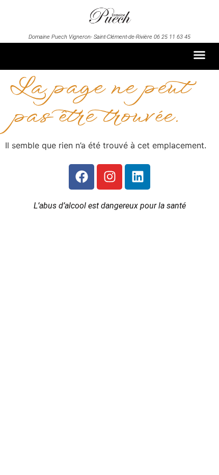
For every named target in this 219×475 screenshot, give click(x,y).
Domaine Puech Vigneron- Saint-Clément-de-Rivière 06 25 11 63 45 (109, 37)
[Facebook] (81, 177)
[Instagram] (109, 177)
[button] (199, 55)
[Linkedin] (137, 177)
